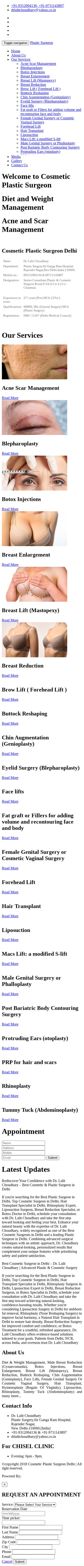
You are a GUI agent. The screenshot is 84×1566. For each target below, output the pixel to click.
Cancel (7, 1561)
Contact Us (19, 165)
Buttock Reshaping (35, 93)
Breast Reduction (33, 85)
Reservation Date (14, 1509)
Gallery (16, 161)
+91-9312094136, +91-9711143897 (37, 6)
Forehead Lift (31, 126)
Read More (10, 398)
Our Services (20, 59)
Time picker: (11, 1518)
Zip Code (9, 1542)
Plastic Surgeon (41, 43)
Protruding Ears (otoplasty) (40, 152)
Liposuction (29, 135)
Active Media (32, 1476)
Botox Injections (33, 72)
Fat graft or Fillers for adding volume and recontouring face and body (51, 112)
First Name (10, 1527)
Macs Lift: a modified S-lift (40, 139)
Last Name (10, 1532)
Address (8, 1537)
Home (15, 51)
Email (6, 1557)
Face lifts (27, 105)
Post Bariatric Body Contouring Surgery (50, 147)
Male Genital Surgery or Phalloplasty (48, 143)
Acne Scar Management (38, 64)
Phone (6, 1552)
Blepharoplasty (32, 68)
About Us (18, 55)
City (5, 1547)
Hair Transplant (32, 131)
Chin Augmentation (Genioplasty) (45, 97)
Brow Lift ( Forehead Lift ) (40, 89)
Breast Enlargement (35, 76)
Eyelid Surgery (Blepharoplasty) (44, 101)
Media (16, 157)
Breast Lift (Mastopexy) (38, 80)
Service (7, 1504)
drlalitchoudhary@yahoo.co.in (33, 10)
